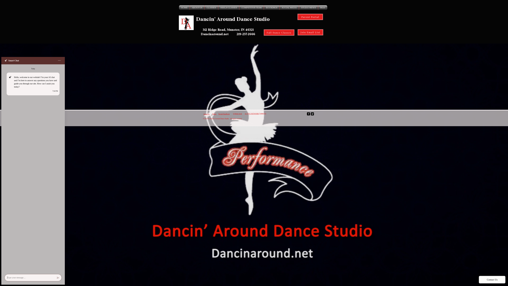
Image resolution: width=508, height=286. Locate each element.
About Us (206, 114)
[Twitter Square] (312, 113)
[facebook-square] (308, 113)
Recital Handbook (224, 114)
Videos (214, 114)
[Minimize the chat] (59, 61)
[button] (197, 7)
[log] (33, 168)
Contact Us (262, 113)
